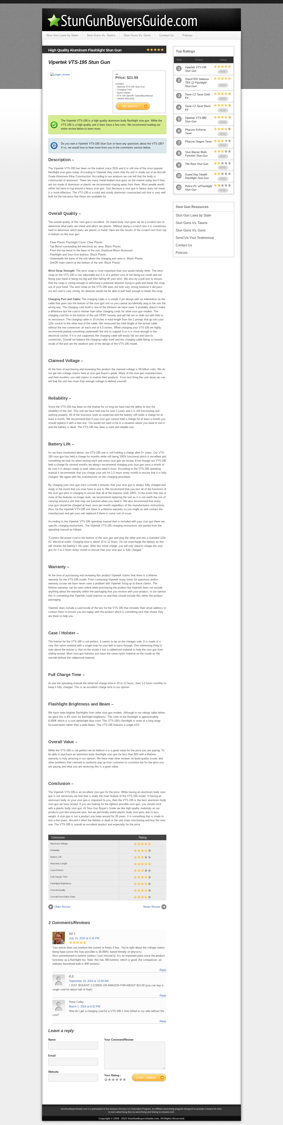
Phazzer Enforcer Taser (195, 131)
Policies (187, 35)
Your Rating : (112, 1075)
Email (52, 1055)
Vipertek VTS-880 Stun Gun (195, 119)
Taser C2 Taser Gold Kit (197, 96)
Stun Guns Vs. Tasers (101, 35)
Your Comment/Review (118, 1039)
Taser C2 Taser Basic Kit (198, 108)
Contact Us (166, 35)
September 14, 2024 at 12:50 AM (89, 981)
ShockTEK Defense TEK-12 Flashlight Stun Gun (197, 83)
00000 (132, 106)
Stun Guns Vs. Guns (137, 35)
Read (223, 71)
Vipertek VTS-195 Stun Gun (195, 69)
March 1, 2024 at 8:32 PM (84, 1006)
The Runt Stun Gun (196, 163)
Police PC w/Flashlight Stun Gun (198, 188)
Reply (163, 970)
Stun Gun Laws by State (62, 35)
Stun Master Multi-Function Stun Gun (196, 154)
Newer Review (151, 906)
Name (52, 1039)
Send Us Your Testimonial (195, 238)
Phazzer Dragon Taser (198, 141)
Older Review (62, 906)
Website (53, 1071)
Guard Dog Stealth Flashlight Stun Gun (197, 176)
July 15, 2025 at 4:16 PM (84, 938)
